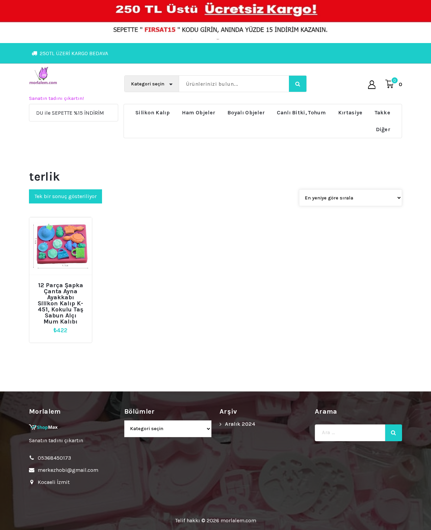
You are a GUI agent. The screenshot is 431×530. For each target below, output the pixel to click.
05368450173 (54, 458)
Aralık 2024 (240, 424)
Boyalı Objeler (246, 112)
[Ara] (393, 432)
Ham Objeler (198, 112)
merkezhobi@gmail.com (68, 470)
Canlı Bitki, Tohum (301, 112)
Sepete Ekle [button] (63, 283)
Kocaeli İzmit (54, 482)
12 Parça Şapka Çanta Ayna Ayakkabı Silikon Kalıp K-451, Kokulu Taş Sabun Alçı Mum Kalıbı (61, 303)
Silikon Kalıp (152, 112)
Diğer (383, 129)
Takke (383, 112)
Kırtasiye (350, 112)
